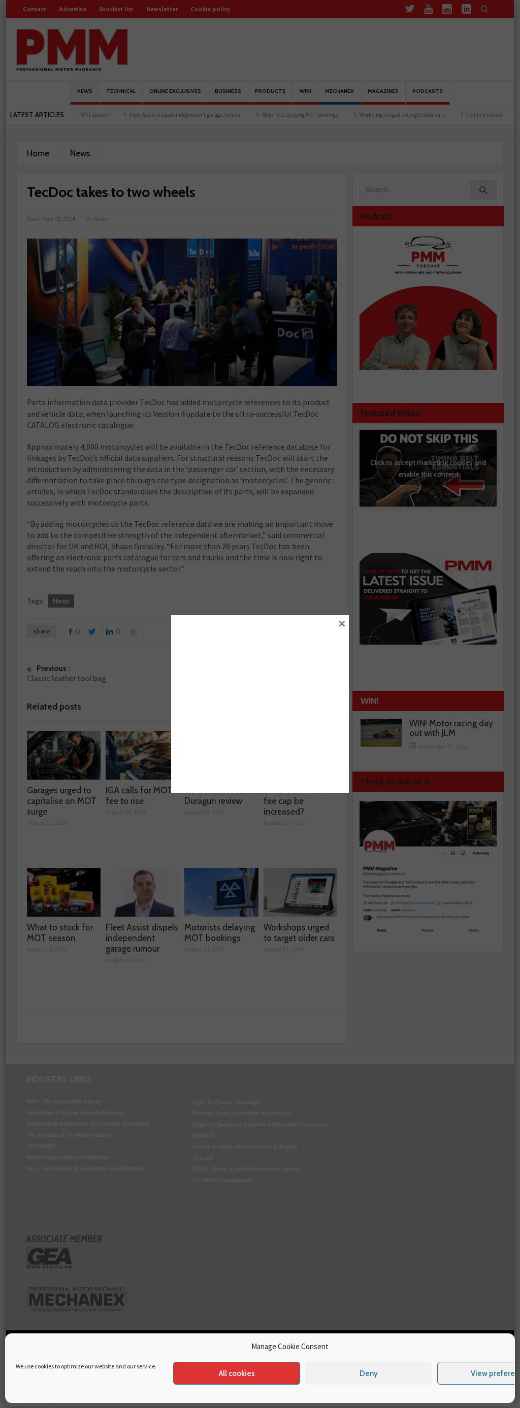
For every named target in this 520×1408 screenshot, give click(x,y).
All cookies (237, 1373)
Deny (369, 1373)
